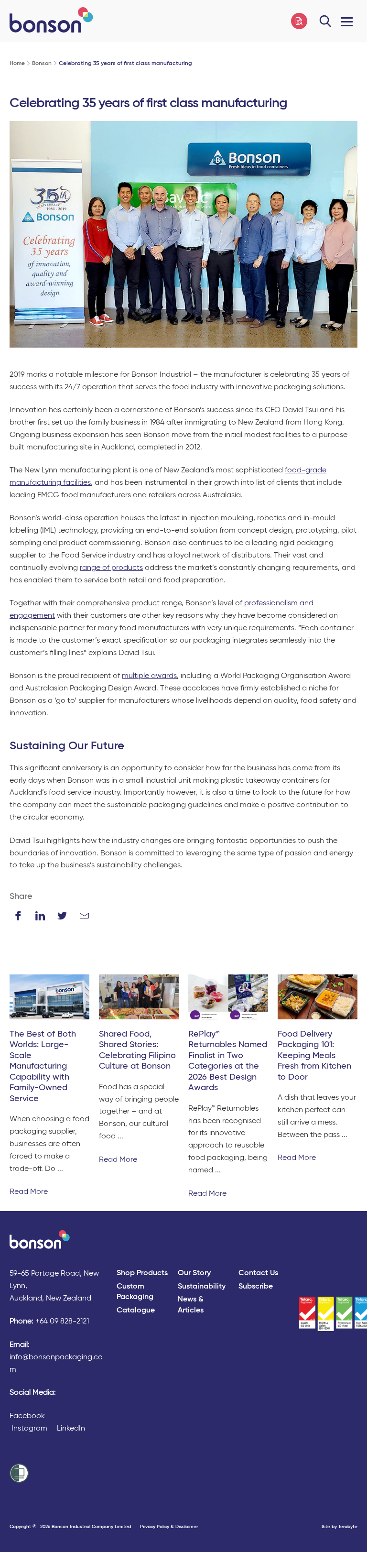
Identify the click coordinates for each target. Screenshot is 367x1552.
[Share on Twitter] (62, 915)
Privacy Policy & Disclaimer (169, 1526)
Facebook (27, 1416)
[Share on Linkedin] (40, 915)
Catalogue (136, 1310)
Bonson (42, 63)
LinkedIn (71, 1428)
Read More (29, 1192)
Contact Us (258, 1273)
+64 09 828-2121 (62, 1321)
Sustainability (202, 1286)
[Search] (325, 21)
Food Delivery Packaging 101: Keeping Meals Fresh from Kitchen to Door (314, 1056)
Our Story (194, 1273)
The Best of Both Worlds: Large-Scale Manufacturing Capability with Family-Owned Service (43, 1066)
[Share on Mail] (84, 915)
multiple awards (149, 676)
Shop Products (142, 1273)
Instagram (29, 1428)
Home (17, 63)
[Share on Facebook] (18, 915)
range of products (111, 568)
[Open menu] (346, 21)
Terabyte (347, 1526)
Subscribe (255, 1286)
